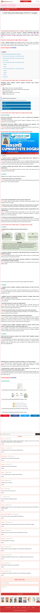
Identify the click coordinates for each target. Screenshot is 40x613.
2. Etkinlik (4, 66)
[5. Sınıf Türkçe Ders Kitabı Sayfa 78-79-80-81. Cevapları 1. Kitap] (19, 386)
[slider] (19, 153)
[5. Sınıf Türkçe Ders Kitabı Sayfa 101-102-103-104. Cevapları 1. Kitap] (19, 404)
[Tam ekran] (37, 153)
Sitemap (33, 607)
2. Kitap (4, 105)
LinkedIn (35, 415)
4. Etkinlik (4, 72)
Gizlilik (14, 607)
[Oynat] (2, 153)
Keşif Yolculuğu (5, 60)
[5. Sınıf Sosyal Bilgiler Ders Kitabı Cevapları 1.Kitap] (11, 600)
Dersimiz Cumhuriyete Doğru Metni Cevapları (11, 54)
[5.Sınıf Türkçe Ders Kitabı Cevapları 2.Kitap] (7, 600)
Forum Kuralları (8, 607)
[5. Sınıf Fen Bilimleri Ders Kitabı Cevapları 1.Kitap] (20, 600)
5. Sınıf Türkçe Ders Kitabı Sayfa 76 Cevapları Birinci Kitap (13, 62)
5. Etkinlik (4, 74)
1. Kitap (4, 102)
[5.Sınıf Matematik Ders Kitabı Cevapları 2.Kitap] (34, 600)
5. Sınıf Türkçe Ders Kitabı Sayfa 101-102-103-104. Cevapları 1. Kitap (14, 408)
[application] (20, 143)
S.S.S (29, 607)
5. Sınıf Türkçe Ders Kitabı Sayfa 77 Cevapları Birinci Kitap (13, 68)
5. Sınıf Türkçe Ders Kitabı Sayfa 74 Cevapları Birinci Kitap (13, 56)
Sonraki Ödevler (5, 76)
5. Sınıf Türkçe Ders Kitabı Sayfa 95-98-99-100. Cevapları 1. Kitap (14, 399)
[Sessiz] (35, 153)
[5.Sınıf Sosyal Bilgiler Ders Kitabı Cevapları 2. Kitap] (16, 600)
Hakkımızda (24, 607)
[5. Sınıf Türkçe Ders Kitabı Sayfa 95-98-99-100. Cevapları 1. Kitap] (19, 395)
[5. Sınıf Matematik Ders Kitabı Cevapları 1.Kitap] (29, 600)
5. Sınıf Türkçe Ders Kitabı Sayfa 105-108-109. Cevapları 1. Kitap (13, 412)
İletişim (18, 607)
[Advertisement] (20, 22)
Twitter (25, 415)
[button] (20, 144)
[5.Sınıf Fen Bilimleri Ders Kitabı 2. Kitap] (25, 600)
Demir (8, 9)
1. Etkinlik (4, 64)
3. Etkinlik (4, 70)
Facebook (15, 415)
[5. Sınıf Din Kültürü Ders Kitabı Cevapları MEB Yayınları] (38, 600)
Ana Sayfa (4, 5)
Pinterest (5, 415)
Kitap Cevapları (26, 1)
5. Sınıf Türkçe (12, 5)
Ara (37, 434)
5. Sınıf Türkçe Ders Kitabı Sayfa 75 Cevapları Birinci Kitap (13, 58)
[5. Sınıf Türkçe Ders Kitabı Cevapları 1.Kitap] (3, 600)
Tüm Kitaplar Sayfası (7, 108)
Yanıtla (2, 443)
